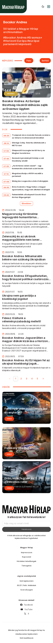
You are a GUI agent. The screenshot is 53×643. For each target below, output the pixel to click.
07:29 (6, 166)
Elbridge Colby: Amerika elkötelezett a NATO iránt (29, 144)
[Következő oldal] (43, 378)
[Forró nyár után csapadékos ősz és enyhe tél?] (26, 408)
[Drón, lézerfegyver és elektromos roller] (26, 477)
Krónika (11, 94)
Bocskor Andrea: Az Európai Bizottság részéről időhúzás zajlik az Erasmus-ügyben (25, 104)
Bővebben (26, 203)
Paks (28, 60)
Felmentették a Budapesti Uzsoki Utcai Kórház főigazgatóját (29, 195)
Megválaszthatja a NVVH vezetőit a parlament (27, 174)
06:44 (6, 195)
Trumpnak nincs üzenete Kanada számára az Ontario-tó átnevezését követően (31, 136)
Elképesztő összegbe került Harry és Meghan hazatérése (28, 151)
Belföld (45, 60)
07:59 (6, 151)
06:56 (6, 187)
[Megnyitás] (48, 6)
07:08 (6, 181)
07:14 (6, 174)
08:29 (6, 135)
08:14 (6, 143)
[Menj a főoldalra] (13, 7)
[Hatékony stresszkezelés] (26, 443)
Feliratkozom (27, 529)
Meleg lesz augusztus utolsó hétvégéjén (30, 181)
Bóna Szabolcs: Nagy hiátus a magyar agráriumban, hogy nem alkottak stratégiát (31, 188)
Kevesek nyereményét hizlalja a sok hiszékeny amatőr (28, 159)
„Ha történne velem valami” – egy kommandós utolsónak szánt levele (27, 167)
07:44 (6, 158)
